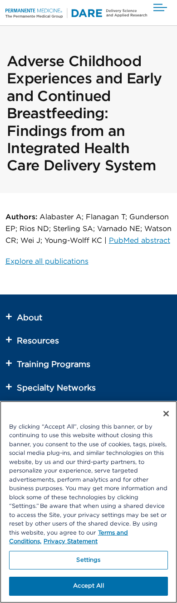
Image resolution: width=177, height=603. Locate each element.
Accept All (88, 586)
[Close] (166, 414)
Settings (88, 560)
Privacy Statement (71, 542)
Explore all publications (46, 261)
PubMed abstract (139, 240)
